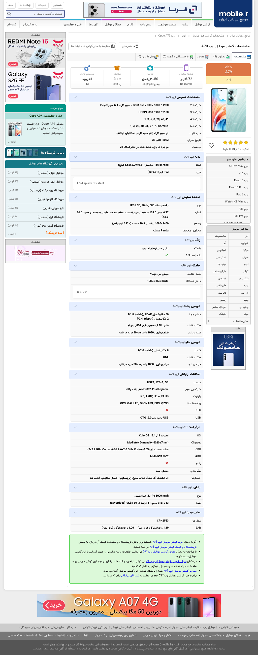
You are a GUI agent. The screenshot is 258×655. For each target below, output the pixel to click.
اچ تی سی (221, 257)
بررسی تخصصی (141, 627)
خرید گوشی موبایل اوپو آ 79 (167, 542)
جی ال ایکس (219, 307)
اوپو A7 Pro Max (238, 166)
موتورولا (222, 264)
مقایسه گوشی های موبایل (186, 627)
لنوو (246, 264)
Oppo (228, 67)
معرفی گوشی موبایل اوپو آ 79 (159, 552)
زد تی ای (244, 307)
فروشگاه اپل (56, 217)
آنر (225, 243)
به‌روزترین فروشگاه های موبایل (46, 164)
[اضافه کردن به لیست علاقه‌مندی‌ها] (211, 146)
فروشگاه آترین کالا (52, 226)
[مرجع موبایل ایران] (233, 13)
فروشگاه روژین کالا (52, 190)
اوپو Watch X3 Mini (236, 202)
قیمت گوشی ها (161, 627)
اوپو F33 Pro (241, 216)
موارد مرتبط (56, 108)
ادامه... (12, 142)
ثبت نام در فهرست (188, 635)
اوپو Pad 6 (242, 195)
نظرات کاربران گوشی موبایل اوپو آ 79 (166, 561)
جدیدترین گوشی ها (228, 627)
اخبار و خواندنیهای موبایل (157, 635)
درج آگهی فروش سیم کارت (34, 627)
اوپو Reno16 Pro (238, 188)
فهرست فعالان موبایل (238, 635)
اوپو (183, 36)
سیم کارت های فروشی (63, 627)
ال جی (244, 293)
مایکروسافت (219, 271)
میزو (246, 314)
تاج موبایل (57, 208)
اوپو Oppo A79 (166, 36)
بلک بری (243, 279)
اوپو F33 (243, 209)
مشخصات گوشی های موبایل (208, 36)
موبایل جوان (56, 173)
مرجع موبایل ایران (240, 36)
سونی (245, 257)
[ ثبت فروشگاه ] (55, 233)
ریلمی (223, 300)
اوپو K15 (243, 173)
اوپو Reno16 (241, 181)
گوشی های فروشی (121, 627)
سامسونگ (220, 236)
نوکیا (245, 250)
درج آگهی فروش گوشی (95, 627)
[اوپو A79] (228, 110)
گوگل (245, 271)
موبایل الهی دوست (52, 182)
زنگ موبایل (101, 635)
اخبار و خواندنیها (72, 24)
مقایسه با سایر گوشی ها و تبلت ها (90, 46)
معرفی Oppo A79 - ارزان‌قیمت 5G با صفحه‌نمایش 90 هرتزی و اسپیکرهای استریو (45, 128)
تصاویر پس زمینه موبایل (122, 635)
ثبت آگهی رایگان (130, 576)
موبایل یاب (209, 627)
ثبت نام (11, 24)
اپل (246, 236)
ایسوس (222, 279)
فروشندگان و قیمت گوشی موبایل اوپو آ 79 (173, 547)
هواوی (244, 243)
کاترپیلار (222, 293)
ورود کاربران (30, 24)
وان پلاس (221, 286)
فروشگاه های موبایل (212, 635)
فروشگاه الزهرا (54, 199)
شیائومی (221, 250)
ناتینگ (222, 314)
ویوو (246, 300)
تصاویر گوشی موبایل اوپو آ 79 (180, 571)
